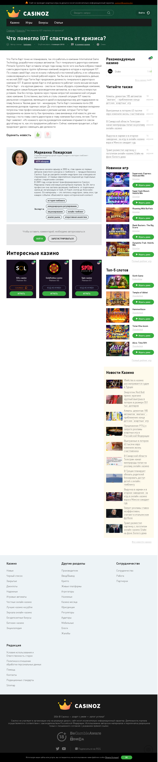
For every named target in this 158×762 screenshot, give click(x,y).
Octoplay (136, 179)
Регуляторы (67, 612)
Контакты (11, 674)
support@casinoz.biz (124, 3)
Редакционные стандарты (20, 680)
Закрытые (11, 581)
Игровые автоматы (16, 596)
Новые (10, 570)
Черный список (14, 575)
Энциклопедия (14, 628)
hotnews (27, 44)
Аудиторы (66, 617)
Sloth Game (137, 276)
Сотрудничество (124, 570)
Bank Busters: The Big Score (143, 226)
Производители (69, 570)
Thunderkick (137, 296)
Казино (14, 22)
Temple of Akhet (140, 292)
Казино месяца (69, 601)
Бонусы (43, 22)
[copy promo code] (26, 287)
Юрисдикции (68, 607)
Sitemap (10, 685)
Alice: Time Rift (139, 343)
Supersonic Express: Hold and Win (142, 174)
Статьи (58, 22)
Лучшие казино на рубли (19, 607)
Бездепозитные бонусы (18, 617)
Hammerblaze (138, 309)
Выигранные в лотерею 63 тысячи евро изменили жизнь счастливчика (125, 112)
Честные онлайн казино (19, 601)
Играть (21, 293)
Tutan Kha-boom (140, 326)
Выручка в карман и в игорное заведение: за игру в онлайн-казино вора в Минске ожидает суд (125, 139)
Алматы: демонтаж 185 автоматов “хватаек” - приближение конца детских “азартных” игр (124, 99)
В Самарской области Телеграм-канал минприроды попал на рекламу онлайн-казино (125, 125)
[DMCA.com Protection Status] (77, 740)
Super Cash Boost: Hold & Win (141, 192)
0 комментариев (82, 44)
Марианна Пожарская (53, 152)
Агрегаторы (67, 591)
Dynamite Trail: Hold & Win (143, 244)
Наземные (66, 596)
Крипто (65, 581)
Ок (126, 757)
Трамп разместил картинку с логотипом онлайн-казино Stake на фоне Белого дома (124, 153)
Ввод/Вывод (68, 575)
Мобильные (67, 622)
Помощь (10, 669)
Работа (120, 575)
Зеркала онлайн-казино (19, 612)
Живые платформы (71, 586)
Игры (29, 22)
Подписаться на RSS (89, 748)
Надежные (12, 591)
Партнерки (122, 581)
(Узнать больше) (112, 757)
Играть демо (144, 185)
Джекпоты (11, 586)
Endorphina (137, 279)
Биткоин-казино (15, 622)
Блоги (64, 628)
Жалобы (65, 633)
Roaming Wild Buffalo (142, 208)
